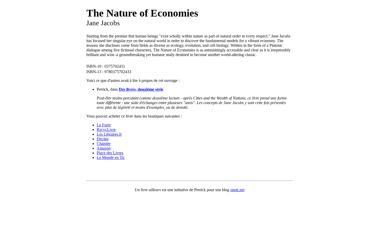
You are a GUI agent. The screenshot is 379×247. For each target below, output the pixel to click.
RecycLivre (106, 129)
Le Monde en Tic (111, 157)
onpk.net (237, 190)
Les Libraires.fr (109, 134)
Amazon (104, 148)
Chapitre (104, 143)
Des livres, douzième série (141, 89)
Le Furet (104, 125)
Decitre (103, 139)
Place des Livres (110, 153)
